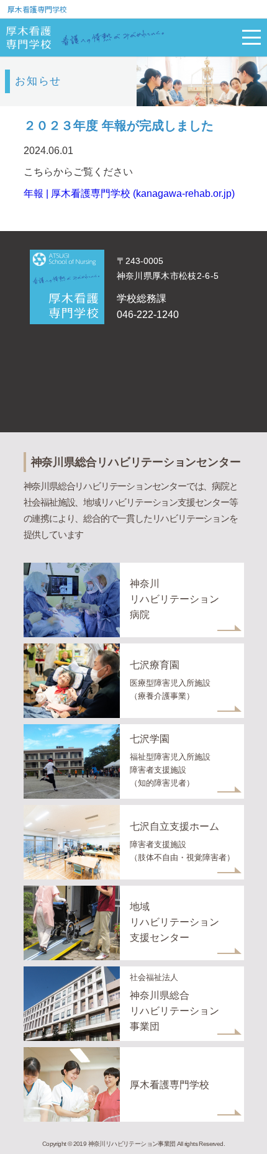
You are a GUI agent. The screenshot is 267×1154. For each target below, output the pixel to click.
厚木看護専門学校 (37, 9)
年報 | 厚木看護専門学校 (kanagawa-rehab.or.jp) (129, 193)
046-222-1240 (148, 314)
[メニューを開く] (251, 37)
